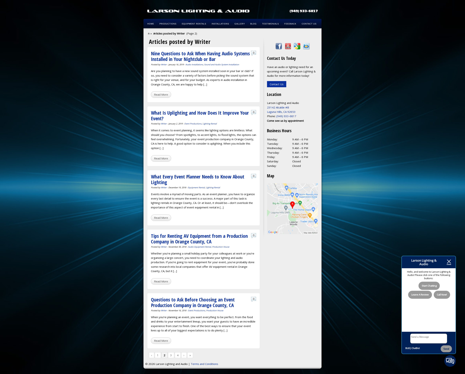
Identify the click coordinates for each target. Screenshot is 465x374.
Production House (220, 246)
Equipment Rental (196, 187)
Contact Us (309, 24)
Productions (167, 24)
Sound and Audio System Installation (221, 64)
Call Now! (442, 294)
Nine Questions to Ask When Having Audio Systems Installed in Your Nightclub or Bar (200, 56)
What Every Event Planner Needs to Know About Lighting (197, 179)
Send (446, 349)
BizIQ (408, 348)
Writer (164, 64)
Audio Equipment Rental (199, 246)
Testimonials (270, 24)
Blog (253, 24)
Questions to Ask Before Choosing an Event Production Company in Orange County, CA (193, 302)
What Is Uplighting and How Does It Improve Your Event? (200, 115)
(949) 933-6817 (304, 11)
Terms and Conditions (204, 364)
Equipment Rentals (194, 24)
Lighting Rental (210, 123)
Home (150, 24)
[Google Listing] (292, 233)
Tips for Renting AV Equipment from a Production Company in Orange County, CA (199, 239)
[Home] (198, 11)
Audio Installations (194, 64)
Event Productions (192, 123)
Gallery (239, 24)
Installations (220, 24)
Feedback (290, 24)
